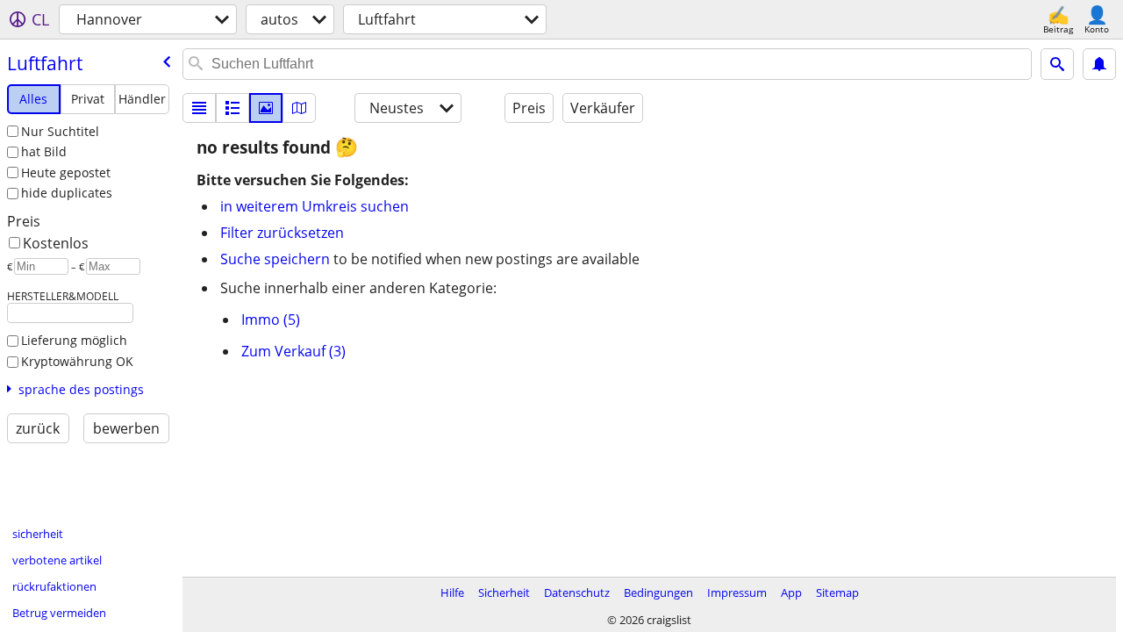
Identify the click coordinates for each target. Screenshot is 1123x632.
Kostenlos (56, 243)
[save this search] (1099, 64)
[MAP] (299, 108)
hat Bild (44, 151)
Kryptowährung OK (77, 361)
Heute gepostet (66, 172)
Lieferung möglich (74, 340)
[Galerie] (266, 108)
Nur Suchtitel (60, 131)
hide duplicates (66, 192)
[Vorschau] (232, 108)
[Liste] (199, 108)
